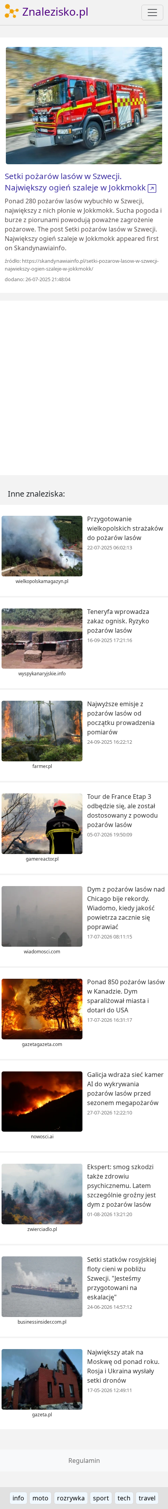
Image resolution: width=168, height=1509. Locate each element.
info (18, 1498)
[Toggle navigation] (152, 12)
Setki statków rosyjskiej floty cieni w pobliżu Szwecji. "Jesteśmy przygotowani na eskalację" (121, 1278)
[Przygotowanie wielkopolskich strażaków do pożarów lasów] (42, 545)
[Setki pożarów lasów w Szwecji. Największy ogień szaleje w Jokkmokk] (84, 104)
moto (40, 1498)
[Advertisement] (84, 388)
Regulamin (84, 1460)
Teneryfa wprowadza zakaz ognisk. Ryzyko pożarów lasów (118, 621)
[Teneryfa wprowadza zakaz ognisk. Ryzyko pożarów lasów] (42, 637)
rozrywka (71, 1498)
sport (101, 1498)
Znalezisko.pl (54, 11)
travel (147, 1498)
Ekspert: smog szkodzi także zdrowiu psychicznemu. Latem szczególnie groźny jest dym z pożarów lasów (121, 1186)
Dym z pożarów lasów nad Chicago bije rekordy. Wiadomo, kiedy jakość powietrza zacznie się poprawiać (126, 908)
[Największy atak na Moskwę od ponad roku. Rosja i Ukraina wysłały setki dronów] (42, 1378)
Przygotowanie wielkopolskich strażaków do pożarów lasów (125, 528)
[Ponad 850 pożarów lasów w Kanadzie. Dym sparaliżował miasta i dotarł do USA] (42, 1008)
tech (124, 1498)
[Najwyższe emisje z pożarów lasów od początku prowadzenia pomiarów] (42, 730)
